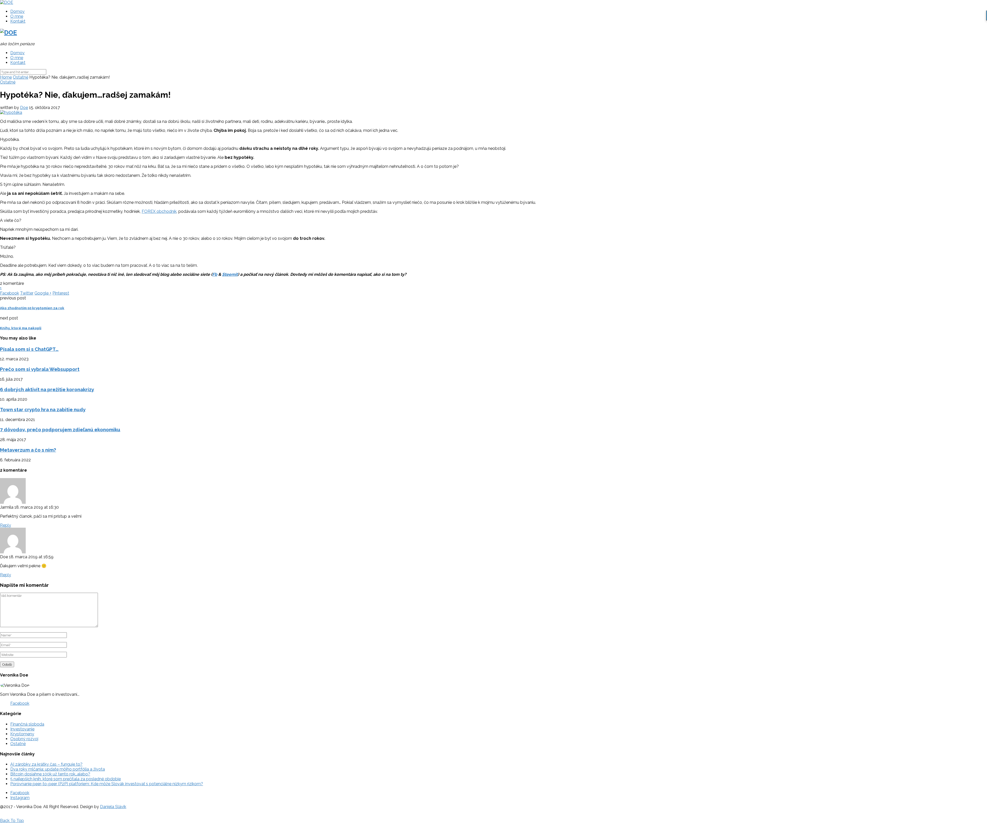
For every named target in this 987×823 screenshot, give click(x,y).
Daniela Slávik (113, 806)
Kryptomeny (22, 733)
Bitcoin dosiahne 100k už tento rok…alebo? (50, 774)
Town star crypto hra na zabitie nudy (43, 409)
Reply (5, 525)
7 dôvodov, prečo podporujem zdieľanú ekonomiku (60, 429)
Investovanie (22, 729)
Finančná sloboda (27, 724)
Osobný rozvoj (24, 738)
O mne (16, 16)
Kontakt (17, 21)
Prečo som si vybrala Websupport (39, 369)
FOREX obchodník (159, 211)
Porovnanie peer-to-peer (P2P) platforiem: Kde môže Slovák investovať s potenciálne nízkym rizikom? (106, 783)
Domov (17, 11)
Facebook (19, 703)
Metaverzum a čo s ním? (28, 450)
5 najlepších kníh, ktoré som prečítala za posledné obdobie (65, 778)
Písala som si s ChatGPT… (29, 349)
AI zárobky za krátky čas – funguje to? (46, 764)
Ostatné (20, 77)
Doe (24, 107)
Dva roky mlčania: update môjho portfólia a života (57, 769)
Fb (214, 274)
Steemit (230, 274)
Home (6, 77)
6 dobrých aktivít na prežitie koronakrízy (47, 389)
